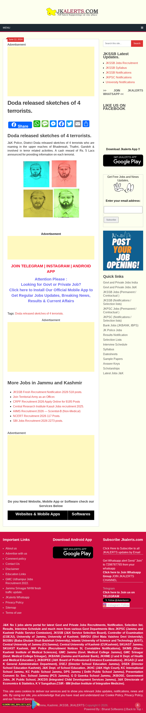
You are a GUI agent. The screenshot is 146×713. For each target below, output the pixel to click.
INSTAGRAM (58, 266)
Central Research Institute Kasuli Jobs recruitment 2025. (48, 406)
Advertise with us (16, 553)
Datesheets (110, 354)
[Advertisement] (50, 71)
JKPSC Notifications (119, 77)
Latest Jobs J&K (113, 373)
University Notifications (120, 82)
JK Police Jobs (112, 330)
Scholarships (111, 368)
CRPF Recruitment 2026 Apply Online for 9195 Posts (46, 401)
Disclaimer (12, 568)
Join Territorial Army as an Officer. (34, 396)
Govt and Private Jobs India (120, 282)
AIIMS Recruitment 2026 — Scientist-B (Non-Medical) (46, 411)
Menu (6, 27)
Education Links (16, 574)
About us (11, 548)
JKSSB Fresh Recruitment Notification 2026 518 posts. (47, 392)
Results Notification (115, 334)
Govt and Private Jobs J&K (120, 287)
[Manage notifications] (137, 705)
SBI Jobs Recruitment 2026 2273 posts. (38, 420)
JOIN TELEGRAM (27, 266)
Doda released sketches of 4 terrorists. (39, 313)
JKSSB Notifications (118, 72)
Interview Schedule (115, 344)
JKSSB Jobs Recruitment (122, 63)
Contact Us (13, 563)
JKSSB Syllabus (116, 67)
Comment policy (16, 558)
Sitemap (11, 607)
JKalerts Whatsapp (17, 597)
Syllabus (108, 349)
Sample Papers (113, 358)
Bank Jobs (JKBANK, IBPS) (120, 325)
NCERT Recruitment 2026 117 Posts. (36, 415)
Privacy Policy (15, 602)
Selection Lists (112, 339)
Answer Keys (111, 363)
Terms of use (14, 612)
